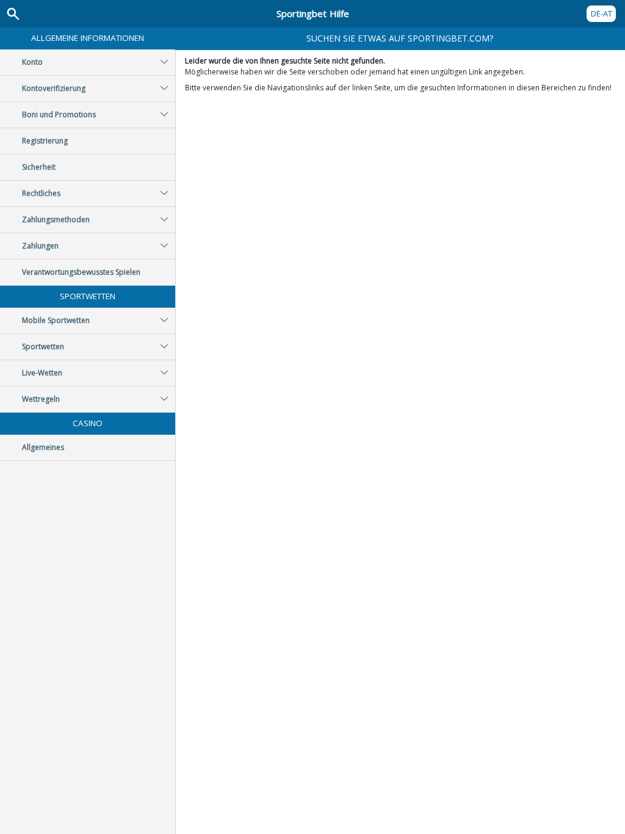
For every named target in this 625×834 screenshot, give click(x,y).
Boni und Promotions (59, 114)
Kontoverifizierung (53, 88)
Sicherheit (39, 167)
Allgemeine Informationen (87, 37)
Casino (88, 423)
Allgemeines (43, 447)
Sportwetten (87, 296)
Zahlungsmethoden (56, 219)
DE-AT (601, 13)
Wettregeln (41, 399)
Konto (32, 62)
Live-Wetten (42, 373)
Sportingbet (312, 13)
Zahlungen (40, 246)
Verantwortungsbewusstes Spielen (81, 272)
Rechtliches (41, 193)
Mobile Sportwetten (56, 320)
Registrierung (45, 141)
